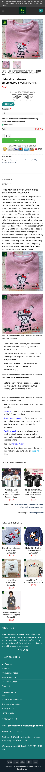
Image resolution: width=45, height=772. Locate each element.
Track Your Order (9, 682)
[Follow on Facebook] (18, 650)
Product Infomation (10, 673)
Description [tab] (7, 179)
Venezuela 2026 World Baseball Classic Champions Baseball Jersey (11, 493)
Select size (6, 109)
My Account (7, 664)
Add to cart (19, 140)
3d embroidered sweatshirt (21, 71)
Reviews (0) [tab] (6, 184)
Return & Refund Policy (12, 699)
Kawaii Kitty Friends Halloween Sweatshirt (33, 581)
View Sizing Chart (9, 677)
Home (4, 71)
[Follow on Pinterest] (27, 650)
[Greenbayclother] (22, 11)
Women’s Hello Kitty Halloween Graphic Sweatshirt (11, 614)
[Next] (40, 39)
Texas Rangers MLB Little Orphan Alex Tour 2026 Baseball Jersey (33, 493)
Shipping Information (11, 704)
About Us (6, 668)
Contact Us (6, 686)
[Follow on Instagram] (21, 650)
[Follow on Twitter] (24, 650)
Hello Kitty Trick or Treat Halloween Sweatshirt (33, 550)
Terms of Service (9, 713)
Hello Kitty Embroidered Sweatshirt (11, 582)
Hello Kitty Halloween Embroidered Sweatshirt (11, 550)
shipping (35, 451)
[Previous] (5, 39)
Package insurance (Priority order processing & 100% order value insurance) (21, 120)
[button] (3, 10)
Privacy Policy (8, 708)
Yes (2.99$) (8, 125)
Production (8, 411)
